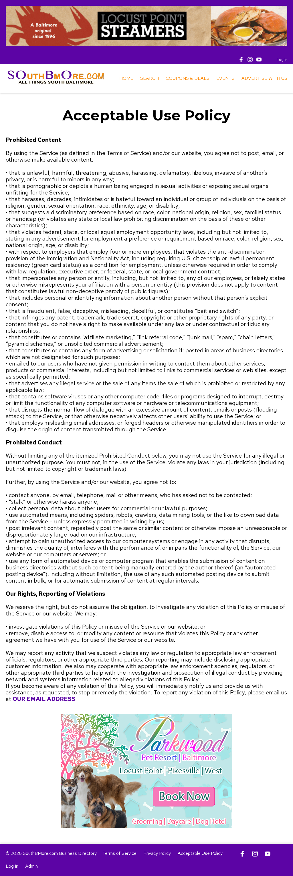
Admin (31, 866)
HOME (126, 78)
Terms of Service (119, 853)
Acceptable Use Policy (200, 853)
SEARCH (149, 78)
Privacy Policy (157, 853)
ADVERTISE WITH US (264, 78)
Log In (282, 59)
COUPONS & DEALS (187, 78)
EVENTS (225, 78)
